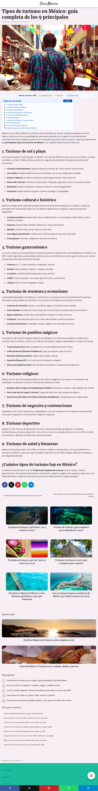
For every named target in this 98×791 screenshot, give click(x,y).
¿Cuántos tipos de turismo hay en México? (20, 128)
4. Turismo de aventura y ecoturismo (18, 112)
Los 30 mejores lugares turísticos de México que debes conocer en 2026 (39, 690)
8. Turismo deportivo (12, 123)
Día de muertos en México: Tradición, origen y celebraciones (33, 685)
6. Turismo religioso (12, 118)
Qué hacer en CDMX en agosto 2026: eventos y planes (31, 695)
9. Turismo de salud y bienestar (16, 125)
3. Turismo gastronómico (14, 110)
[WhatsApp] (24, 485)
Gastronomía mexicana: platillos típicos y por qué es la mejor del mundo (39, 700)
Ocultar (67, 101)
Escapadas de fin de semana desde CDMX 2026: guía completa (29, 736)
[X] (11, 485)
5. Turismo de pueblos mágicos (16, 115)
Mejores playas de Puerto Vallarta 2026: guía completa (25, 740)
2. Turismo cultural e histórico (15, 107)
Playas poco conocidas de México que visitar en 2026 (25, 731)
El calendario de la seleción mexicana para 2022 (23, 495)
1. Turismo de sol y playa (13, 105)
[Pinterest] (18, 485)
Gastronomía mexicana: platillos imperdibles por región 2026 (28, 727)
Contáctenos (7, 770)
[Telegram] (31, 485)
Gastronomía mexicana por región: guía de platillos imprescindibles (37, 680)
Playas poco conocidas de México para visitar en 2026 (25, 722)
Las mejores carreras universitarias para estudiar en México (73, 495)
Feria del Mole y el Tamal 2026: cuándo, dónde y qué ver (25, 718)
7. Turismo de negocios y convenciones (18, 120)
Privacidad (6, 784)
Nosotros (5, 777)
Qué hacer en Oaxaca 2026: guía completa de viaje (24, 745)
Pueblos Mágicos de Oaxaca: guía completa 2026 (23, 713)
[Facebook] (5, 485)
